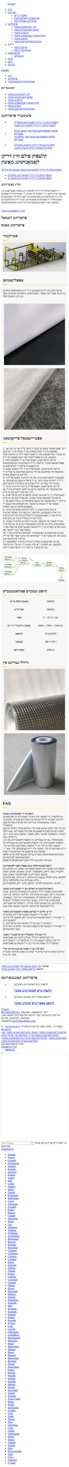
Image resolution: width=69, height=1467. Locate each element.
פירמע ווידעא (20, 47)
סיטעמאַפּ (6, 1029)
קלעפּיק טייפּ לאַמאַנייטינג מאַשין (33, 990)
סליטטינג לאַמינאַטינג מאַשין (52, 1032)
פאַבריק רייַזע (20, 15)
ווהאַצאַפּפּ (10, 1049)
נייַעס (10, 61)
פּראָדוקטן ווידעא (22, 50)
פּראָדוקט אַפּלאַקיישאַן (25, 21)
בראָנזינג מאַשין (21, 32)
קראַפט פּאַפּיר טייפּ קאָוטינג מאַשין (18, 969)
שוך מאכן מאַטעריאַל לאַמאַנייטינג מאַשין (21, 966)
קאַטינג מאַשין (21, 38)
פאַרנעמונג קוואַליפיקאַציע (26, 18)
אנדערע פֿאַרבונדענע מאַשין (27, 41)
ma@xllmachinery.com (24, 1021)
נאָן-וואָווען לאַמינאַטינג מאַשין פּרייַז (30, 1034)
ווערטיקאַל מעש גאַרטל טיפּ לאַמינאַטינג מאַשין (24, 1038)
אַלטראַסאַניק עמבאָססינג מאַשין (30, 35)
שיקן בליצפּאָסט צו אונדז (13, 210)
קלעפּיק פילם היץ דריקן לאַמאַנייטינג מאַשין (35, 125)
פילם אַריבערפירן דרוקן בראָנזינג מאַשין (33, 148)
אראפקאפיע (14, 53)
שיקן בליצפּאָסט (9, 1046)
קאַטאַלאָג (19, 56)
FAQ (10, 59)
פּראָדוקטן (12, 24)
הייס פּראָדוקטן (12, 1026)
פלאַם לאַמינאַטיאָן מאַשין (26, 29)
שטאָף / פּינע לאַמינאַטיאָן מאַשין (22, 1032)
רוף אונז (11, 64)
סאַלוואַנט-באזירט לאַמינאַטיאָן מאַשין (19, 1041)
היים (10, 9)
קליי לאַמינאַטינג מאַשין (25, 27)
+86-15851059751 (10, 1012)
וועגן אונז (12, 12)
